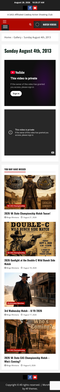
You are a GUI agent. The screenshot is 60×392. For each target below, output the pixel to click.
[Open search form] (30, 24)
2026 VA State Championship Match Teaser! (27, 213)
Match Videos (49, 24)
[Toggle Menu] (5, 27)
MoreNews (48, 384)
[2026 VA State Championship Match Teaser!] (30, 192)
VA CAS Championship (16, 206)
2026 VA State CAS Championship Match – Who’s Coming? (27, 359)
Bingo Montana (13, 217)
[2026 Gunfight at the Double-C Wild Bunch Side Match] (30, 239)
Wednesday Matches (15, 303)
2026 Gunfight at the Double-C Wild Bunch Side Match (29, 262)
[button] (5, 21)
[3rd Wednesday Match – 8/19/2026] (30, 290)
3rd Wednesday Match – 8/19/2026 (23, 311)
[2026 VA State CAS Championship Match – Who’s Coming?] (30, 336)
